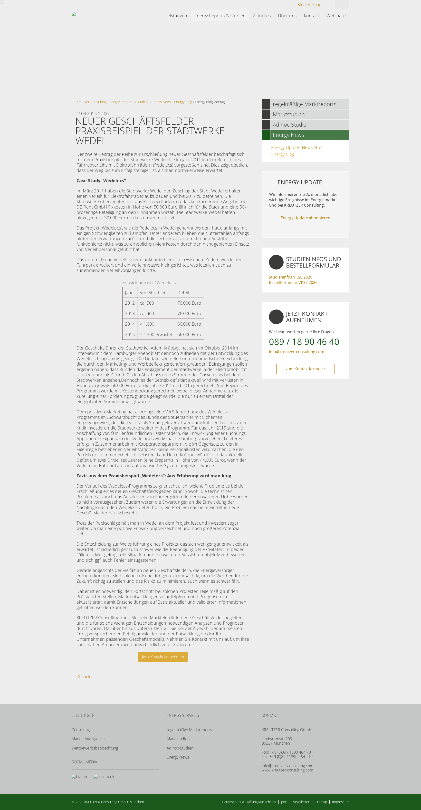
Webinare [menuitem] (336, 16)
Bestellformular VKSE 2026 (293, 282)
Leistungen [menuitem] (176, 16)
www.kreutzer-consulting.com (287, 770)
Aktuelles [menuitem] (262, 16)
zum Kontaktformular (305, 368)
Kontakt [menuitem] (311, 16)
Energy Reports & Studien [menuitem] (220, 16)
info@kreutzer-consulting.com (296, 351)
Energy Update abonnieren (305, 217)
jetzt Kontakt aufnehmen (163, 657)
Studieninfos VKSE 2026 (290, 277)
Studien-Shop (309, 4)
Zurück (83, 677)
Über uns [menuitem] (287, 16)
